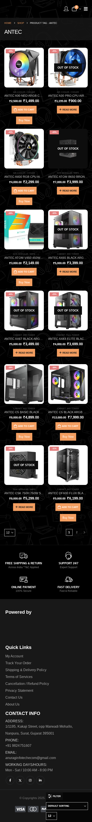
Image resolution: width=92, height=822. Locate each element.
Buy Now (24, 120)
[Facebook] (10, 780)
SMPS (76, 173)
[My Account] (66, 9)
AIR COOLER (19, 92)
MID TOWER (73, 254)
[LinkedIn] (40, 780)
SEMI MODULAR (20, 489)
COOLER (31, 92)
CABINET (61, 254)
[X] (20, 780)
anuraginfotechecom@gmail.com (30, 758)
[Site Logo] (20, 9)
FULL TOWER (72, 335)
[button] (54, 796)
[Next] (84, 532)
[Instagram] (30, 780)
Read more (69, 109)
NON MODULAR (64, 173)
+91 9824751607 (18, 745)
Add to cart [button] (26, 109)
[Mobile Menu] (86, 9)
